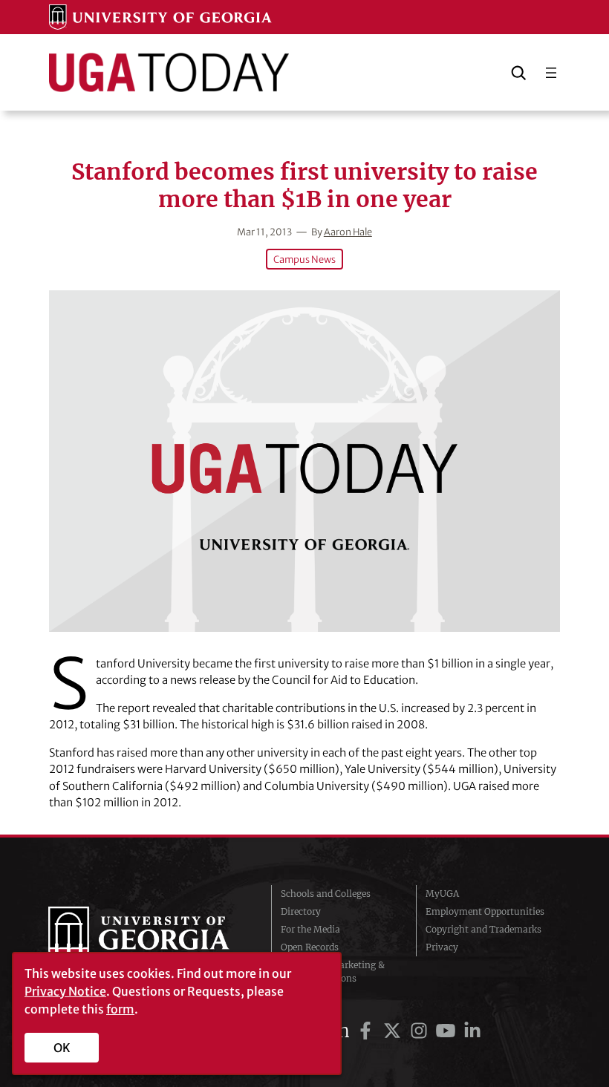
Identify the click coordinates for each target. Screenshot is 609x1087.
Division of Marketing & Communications (333, 971)
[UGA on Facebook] (367, 1030)
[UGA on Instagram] (421, 1030)
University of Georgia (148, 936)
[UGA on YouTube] (447, 1030)
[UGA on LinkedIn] (472, 1030)
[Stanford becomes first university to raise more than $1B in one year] (305, 460)
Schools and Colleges (326, 893)
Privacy (442, 947)
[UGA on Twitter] (394, 1030)
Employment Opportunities (485, 911)
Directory (301, 911)
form (120, 1009)
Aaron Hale (348, 232)
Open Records (310, 947)
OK (62, 1047)
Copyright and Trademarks (483, 929)
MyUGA (442, 893)
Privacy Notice (65, 991)
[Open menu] (551, 73)
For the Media (310, 929)
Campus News (304, 259)
